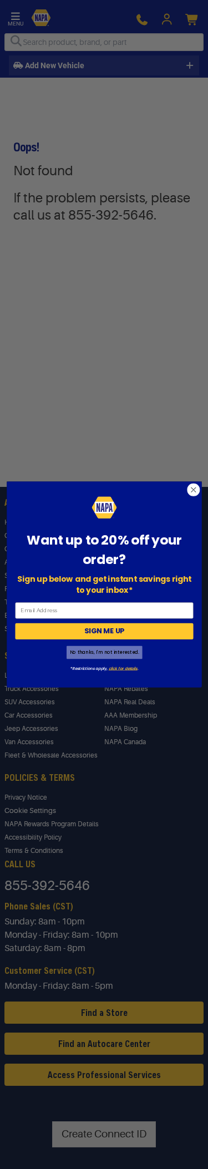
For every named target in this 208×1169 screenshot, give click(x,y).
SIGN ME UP (104, 631)
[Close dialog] (193, 490)
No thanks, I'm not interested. (104, 652)
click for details (122, 668)
